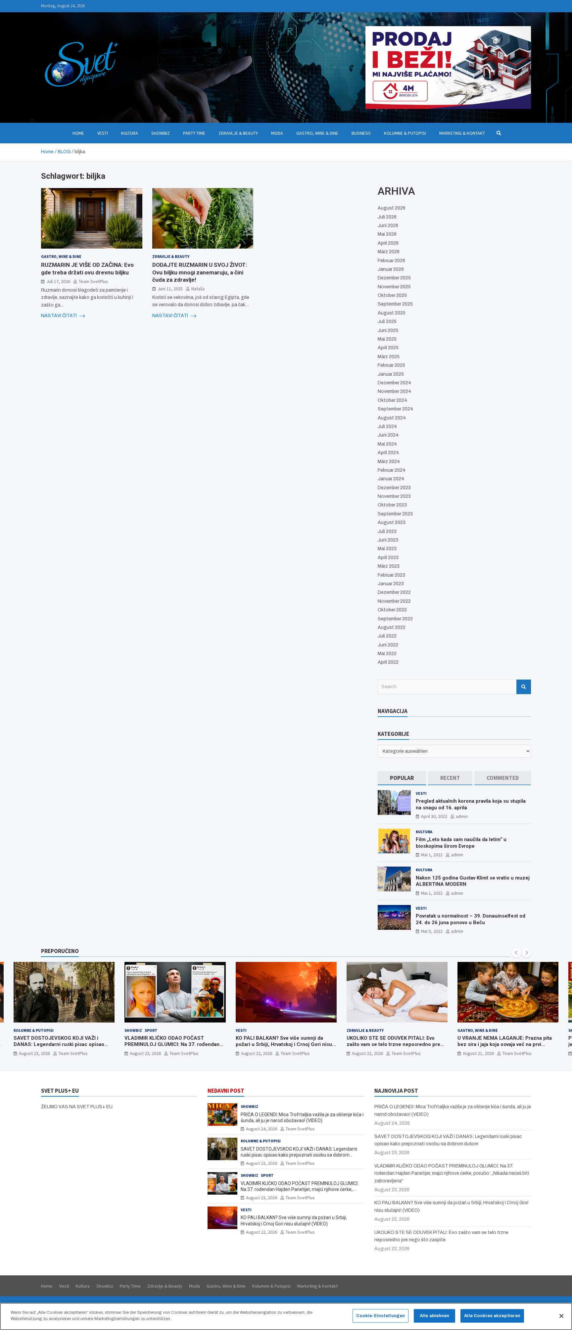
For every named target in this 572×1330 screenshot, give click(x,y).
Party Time (194, 133)
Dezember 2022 (394, 592)
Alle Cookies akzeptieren (492, 1315)
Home (78, 133)
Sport (151, 1030)
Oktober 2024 (392, 400)
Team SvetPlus (93, 281)
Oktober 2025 (392, 295)
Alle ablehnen (435, 1315)
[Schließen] (561, 1315)
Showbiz (160, 133)
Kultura (129, 133)
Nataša (198, 289)
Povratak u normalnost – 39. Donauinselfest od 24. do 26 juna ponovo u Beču (470, 919)
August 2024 (392, 417)
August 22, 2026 (256, 1053)
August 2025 (391, 312)
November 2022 (394, 601)
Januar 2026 (391, 269)
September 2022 (395, 618)
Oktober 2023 (392, 504)
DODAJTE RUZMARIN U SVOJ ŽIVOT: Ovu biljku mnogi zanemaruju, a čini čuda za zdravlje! (199, 272)
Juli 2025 (387, 321)
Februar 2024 (391, 470)
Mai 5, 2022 (432, 931)
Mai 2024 (387, 444)
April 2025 (388, 347)
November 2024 (394, 391)
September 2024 (395, 408)
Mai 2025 (387, 339)
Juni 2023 (388, 540)
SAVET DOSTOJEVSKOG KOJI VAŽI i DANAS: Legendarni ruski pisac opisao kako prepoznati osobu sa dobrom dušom (62, 1044)
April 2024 (388, 452)
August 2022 (391, 627)
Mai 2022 (387, 653)
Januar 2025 (391, 374)
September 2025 (395, 304)
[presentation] (516, 952)
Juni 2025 (388, 330)
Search (523, 687)
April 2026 (388, 243)
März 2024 (389, 461)
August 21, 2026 (478, 1053)
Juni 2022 (388, 644)
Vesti (102, 133)
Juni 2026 (388, 225)
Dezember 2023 (394, 487)
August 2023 (391, 522)
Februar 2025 (391, 365)
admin (462, 816)
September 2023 (395, 513)
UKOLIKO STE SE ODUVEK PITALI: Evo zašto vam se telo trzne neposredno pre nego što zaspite (393, 1044)
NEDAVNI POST (226, 1090)
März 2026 (389, 251)
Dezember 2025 (394, 277)
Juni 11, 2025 (170, 289)
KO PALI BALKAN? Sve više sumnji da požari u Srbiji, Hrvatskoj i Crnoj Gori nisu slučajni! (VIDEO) (284, 1044)
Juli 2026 (387, 216)
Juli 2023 (387, 531)
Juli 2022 (387, 636)
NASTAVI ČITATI (59, 315)
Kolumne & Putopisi (405, 133)
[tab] (402, 778)
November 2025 (394, 286)
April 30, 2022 (434, 816)
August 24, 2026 (261, 1129)
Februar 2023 (391, 575)
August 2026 (391, 208)
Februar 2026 (391, 260)
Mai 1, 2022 (432, 855)
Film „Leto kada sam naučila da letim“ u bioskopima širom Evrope (461, 842)
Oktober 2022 (392, 609)
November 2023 (394, 496)
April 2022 (388, 662)
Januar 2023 (391, 583)
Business (361, 133)
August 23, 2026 (34, 1053)
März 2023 (389, 566)
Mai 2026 (387, 234)
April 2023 (388, 557)
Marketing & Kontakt (462, 133)
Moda (277, 133)
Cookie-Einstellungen (380, 1315)
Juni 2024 (388, 435)
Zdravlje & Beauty (238, 133)
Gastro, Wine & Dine (317, 133)
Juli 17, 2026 (58, 281)
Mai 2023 (387, 548)
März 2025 (389, 356)
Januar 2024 (391, 478)
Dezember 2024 (394, 382)
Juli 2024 (387, 426)
